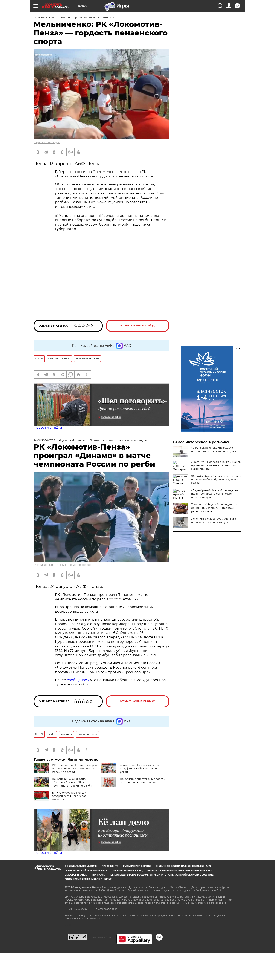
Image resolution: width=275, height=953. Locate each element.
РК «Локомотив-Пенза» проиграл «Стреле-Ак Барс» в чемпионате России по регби (74, 768)
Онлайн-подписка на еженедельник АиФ (183, 866)
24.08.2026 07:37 (44, 440)
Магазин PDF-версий (137, 866)
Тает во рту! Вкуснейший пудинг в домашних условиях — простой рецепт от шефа (214, 508)
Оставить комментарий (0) (137, 325)
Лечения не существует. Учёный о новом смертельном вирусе (213, 520)
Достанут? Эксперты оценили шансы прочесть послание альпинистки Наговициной (216, 465)
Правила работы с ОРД (127, 870)
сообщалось (78, 680)
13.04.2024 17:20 (44, 17)
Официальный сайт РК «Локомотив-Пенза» (62, 564)
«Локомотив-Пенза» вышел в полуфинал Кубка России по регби (139, 768)
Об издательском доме (81, 866)
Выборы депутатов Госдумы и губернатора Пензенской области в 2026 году (162, 874)
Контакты (98, 874)
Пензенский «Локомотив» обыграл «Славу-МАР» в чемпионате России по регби (72, 782)
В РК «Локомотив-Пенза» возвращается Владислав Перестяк (69, 796)
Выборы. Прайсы (76, 874)
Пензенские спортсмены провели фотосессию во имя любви (142, 780)
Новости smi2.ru (48, 427)
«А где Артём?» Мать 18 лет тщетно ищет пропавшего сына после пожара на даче (214, 494)
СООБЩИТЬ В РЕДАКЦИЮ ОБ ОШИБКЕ (88, 879)
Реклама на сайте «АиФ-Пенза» (86, 870)
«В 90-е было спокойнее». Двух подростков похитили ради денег (214, 449)
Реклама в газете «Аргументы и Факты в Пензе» (179, 870)
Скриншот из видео (47, 142)
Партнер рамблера (102, 937)
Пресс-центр (110, 866)
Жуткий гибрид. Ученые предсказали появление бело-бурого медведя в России (216, 479)
